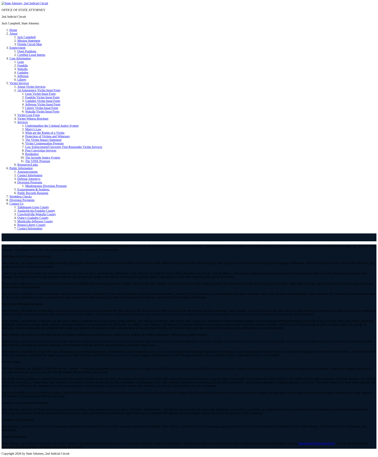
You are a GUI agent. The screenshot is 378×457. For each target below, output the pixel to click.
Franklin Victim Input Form (42, 97)
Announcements (27, 171)
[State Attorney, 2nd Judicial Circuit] (25, 3)
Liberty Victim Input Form (41, 108)
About (13, 33)
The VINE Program (37, 161)
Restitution (32, 154)
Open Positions (26, 51)
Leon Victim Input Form (40, 93)
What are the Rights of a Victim (44, 132)
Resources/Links (27, 164)
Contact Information (29, 175)
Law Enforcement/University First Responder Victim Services (63, 147)
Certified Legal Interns (31, 54)
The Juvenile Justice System (42, 157)
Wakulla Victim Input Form (42, 111)
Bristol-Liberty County (31, 225)
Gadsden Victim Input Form (42, 101)
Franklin (22, 65)
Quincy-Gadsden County (33, 217)
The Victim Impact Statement (43, 140)
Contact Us (16, 203)
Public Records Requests (32, 193)
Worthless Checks (20, 196)
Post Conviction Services (40, 150)
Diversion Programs (29, 182)
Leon (20, 62)
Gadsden (22, 72)
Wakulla (22, 69)
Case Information (20, 58)
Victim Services (19, 83)
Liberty (21, 79)
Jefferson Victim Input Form (42, 104)
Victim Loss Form (28, 115)
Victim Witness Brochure (32, 118)
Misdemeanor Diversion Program (46, 186)
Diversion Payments (21, 200)
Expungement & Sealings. (33, 189)
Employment (17, 47)
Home (13, 30)
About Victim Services (31, 86)
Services (22, 122)
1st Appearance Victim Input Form (38, 90)
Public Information (21, 168)
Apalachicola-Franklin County (36, 210)
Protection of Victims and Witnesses (47, 136)
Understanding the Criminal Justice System (52, 125)
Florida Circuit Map (29, 44)
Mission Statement (28, 40)
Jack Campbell (26, 37)
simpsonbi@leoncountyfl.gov (316, 443)
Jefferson (23, 76)
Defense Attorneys (28, 178)
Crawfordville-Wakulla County (36, 214)
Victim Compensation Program (44, 143)
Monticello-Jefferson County (35, 221)
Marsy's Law (33, 129)
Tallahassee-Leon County (33, 207)
